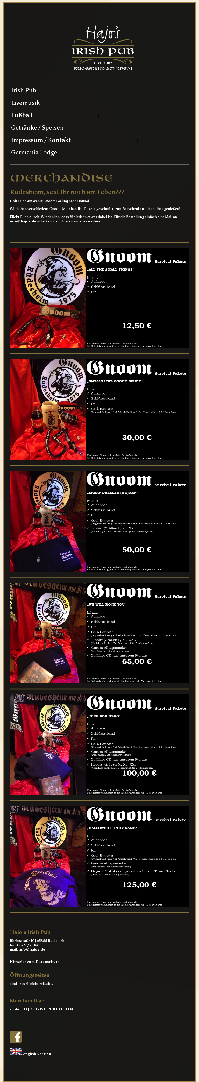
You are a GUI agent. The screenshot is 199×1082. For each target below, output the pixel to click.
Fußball (21, 115)
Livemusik (25, 102)
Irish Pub (24, 90)
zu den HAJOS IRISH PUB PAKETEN (41, 1009)
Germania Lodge (34, 152)
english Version (36, 1054)
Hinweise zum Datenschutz (34, 962)
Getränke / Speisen (37, 127)
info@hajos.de (23, 221)
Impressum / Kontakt (41, 140)
